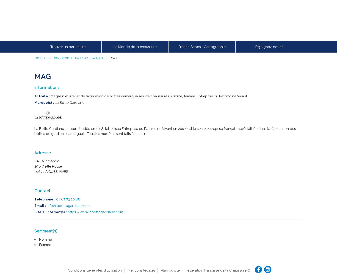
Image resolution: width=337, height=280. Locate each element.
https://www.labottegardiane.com (95, 212)
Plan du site (170, 270)
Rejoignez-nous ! (269, 47)
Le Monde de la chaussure (135, 47)
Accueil (41, 58)
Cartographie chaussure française (79, 58)
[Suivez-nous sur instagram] (267, 269)
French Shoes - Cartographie (202, 47)
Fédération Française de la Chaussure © (217, 270)
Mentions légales (141, 270)
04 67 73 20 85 (68, 199)
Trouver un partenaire (68, 47)
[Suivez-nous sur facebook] (258, 269)
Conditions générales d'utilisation (95, 270)
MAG (113, 58)
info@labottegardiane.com (69, 206)
